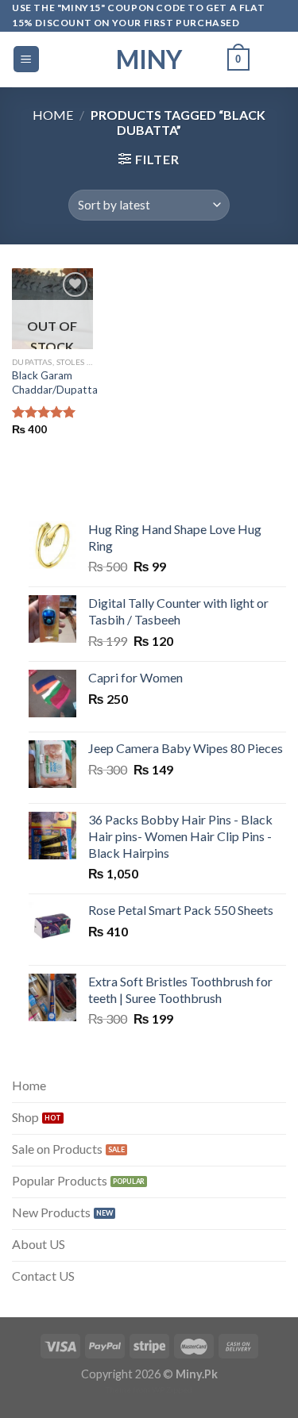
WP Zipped (172, 1389)
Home (53, 114)
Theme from (129, 1389)
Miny (149, 59)
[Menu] (27, 59)
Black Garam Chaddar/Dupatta (55, 382)
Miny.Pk (197, 1374)
